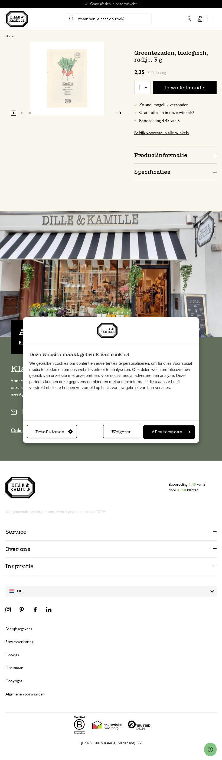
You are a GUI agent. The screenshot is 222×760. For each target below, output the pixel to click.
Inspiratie (19, 566)
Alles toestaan (167, 431)
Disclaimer (14, 668)
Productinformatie (160, 155)
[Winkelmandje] (200, 18)
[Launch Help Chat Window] (210, 749)
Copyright (13, 681)
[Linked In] (48, 609)
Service (16, 531)
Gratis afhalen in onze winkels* (113, 4)
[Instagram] (8, 609)
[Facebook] (35, 609)
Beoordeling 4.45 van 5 (159, 121)
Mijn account (188, 18)
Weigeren (122, 431)
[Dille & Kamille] (16, 19)
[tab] (175, 155)
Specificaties (152, 171)
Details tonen (49, 431)
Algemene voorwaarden (25, 694)
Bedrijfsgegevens (18, 629)
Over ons (17, 549)
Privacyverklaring (19, 642)
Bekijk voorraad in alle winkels (161, 133)
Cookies (12, 655)
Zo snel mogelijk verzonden (163, 105)
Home (9, 36)
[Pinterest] (21, 609)
